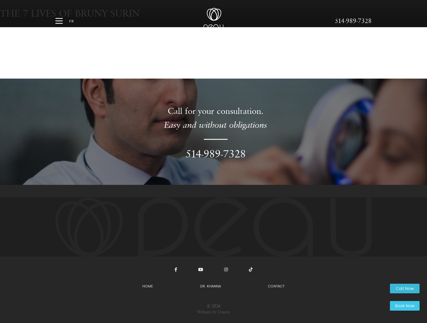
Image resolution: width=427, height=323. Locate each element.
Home (147, 286)
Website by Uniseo (213, 312)
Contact (276, 286)
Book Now (405, 305)
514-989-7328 (353, 21)
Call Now (405, 288)
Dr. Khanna (210, 286)
